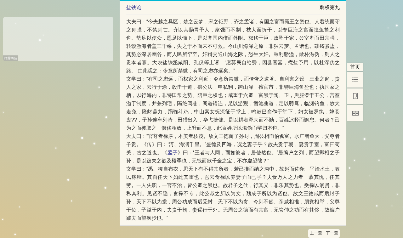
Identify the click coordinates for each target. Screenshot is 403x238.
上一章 (316, 233)
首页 (355, 67)
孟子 (172, 152)
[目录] (355, 80)
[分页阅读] (355, 113)
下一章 (332, 233)
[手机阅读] (355, 96)
